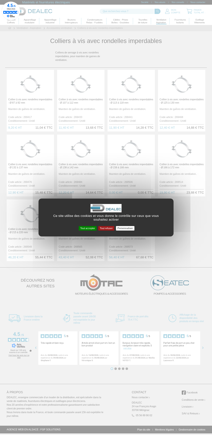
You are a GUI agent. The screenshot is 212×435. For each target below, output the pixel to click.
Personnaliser (125, 228)
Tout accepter (87, 228)
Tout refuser (106, 228)
